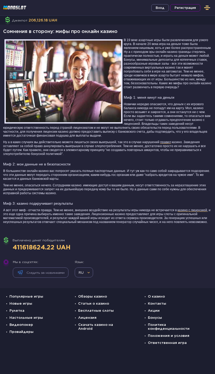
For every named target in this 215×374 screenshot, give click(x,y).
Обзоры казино (92, 296)
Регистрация (185, 8)
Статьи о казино (93, 303)
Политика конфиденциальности (169, 327)
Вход (160, 8)
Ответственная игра (167, 343)
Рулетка (16, 310)
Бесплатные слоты (96, 310)
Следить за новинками (45, 273)
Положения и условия (168, 336)
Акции (154, 310)
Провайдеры (21, 332)
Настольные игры (26, 318)
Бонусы (155, 318)
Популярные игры (26, 296)
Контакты (157, 303)
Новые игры (20, 303)
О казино (156, 296)
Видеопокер (21, 325)
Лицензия (87, 318)
